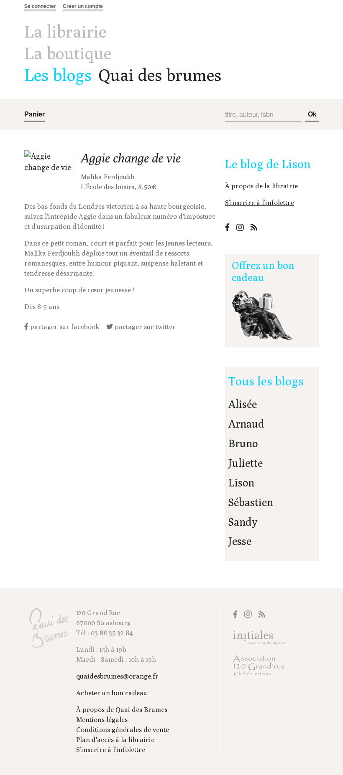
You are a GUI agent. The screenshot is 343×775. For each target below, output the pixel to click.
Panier (34, 114)
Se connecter (40, 6)
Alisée (242, 404)
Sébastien (250, 502)
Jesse (239, 541)
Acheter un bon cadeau (111, 693)
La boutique (67, 53)
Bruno (243, 443)
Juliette (245, 463)
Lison (241, 482)
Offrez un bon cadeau (263, 271)
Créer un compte (83, 6)
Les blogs (58, 75)
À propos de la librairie (261, 186)
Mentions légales (102, 720)
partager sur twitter (144, 327)
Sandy (242, 522)
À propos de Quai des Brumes (121, 710)
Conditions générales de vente (122, 730)
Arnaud (246, 424)
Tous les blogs (266, 381)
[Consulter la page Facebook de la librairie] (227, 227)
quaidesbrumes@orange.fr (117, 676)
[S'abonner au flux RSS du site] (254, 227)
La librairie (65, 31)
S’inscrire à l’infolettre (259, 203)
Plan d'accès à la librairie (115, 740)
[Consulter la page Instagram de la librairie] (240, 227)
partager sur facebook (64, 327)
